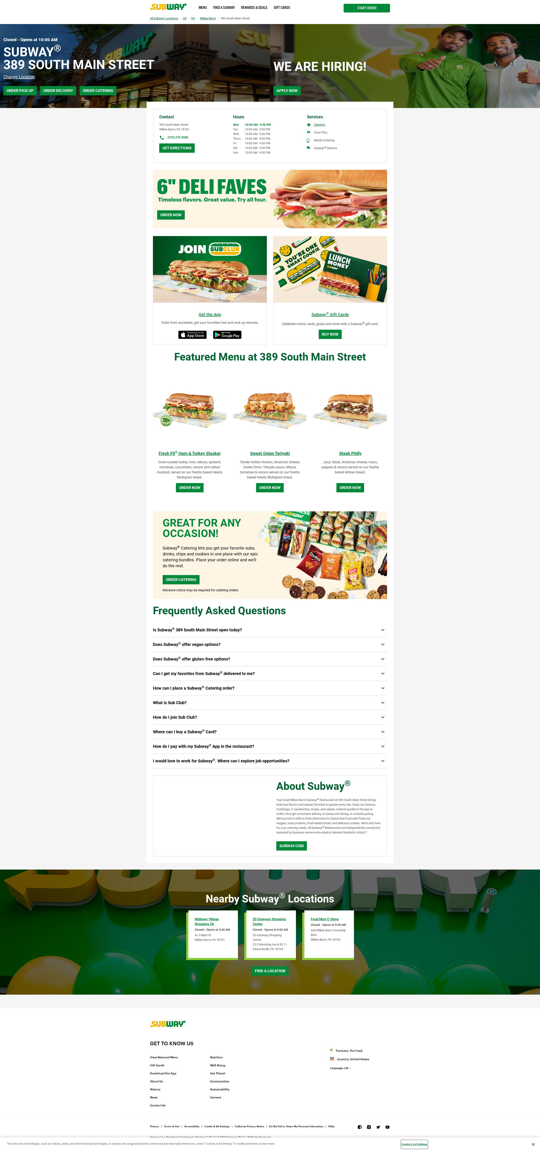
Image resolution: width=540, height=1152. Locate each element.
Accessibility (192, 1126)
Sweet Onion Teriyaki (270, 453)
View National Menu (164, 1057)
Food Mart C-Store (325, 919)
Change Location (19, 76)
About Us (156, 1081)
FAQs (331, 1126)
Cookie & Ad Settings (217, 1126)
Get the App (210, 314)
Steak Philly (350, 453)
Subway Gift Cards (330, 314)
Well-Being (217, 1065)
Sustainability (220, 1089)
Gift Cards (282, 7)
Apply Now (287, 90)
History (155, 1089)
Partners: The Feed (349, 1050)
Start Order (367, 8)
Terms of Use (172, 1126)
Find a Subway (224, 7)
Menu (203, 7)
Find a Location (270, 971)
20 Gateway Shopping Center (269, 921)
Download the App (163, 1073)
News (154, 1097)
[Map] (210, 816)
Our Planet (217, 1073)
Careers (215, 1097)
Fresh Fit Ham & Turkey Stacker (190, 453)
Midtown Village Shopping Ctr (207, 921)
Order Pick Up (20, 90)
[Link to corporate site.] (168, 1037)
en (339, 1068)
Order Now (171, 215)
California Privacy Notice (249, 1126)
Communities (219, 1081)
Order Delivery (58, 90)
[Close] (533, 1144)
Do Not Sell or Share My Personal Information (296, 1126)
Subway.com (291, 846)
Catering (319, 124)
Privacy (154, 1126)
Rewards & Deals (254, 7)
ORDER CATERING (181, 579)
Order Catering (98, 90)
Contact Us (158, 1105)
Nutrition (216, 1057)
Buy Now (330, 334)
